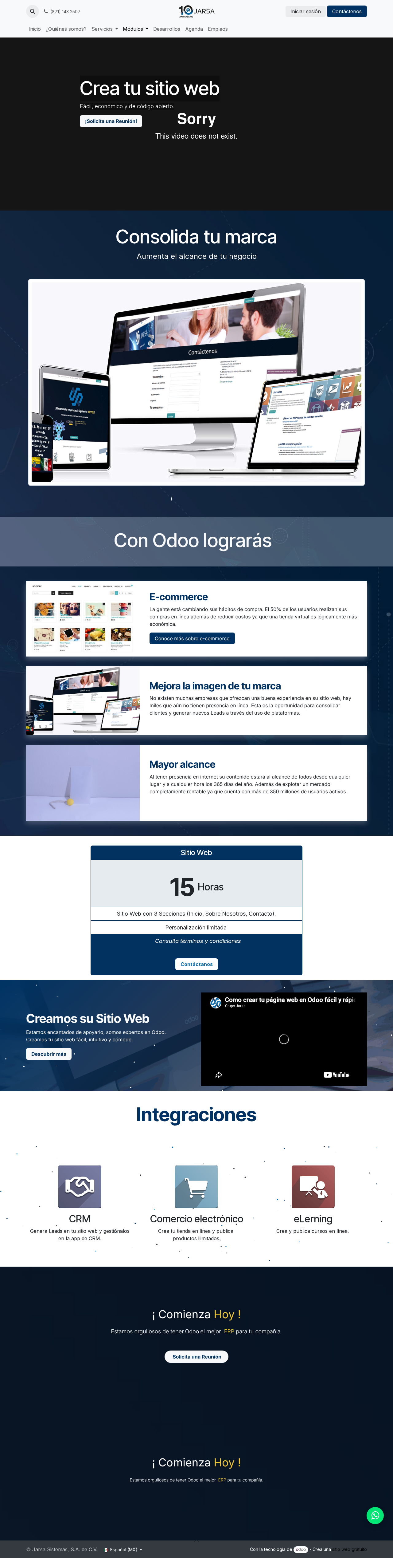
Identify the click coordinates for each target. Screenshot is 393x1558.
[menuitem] (34, 29)
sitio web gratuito (349, 1549)
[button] (32, 11)
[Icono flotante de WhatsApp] (375, 1516)
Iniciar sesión (305, 11)
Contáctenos (347, 11)
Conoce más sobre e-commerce (192, 638)
